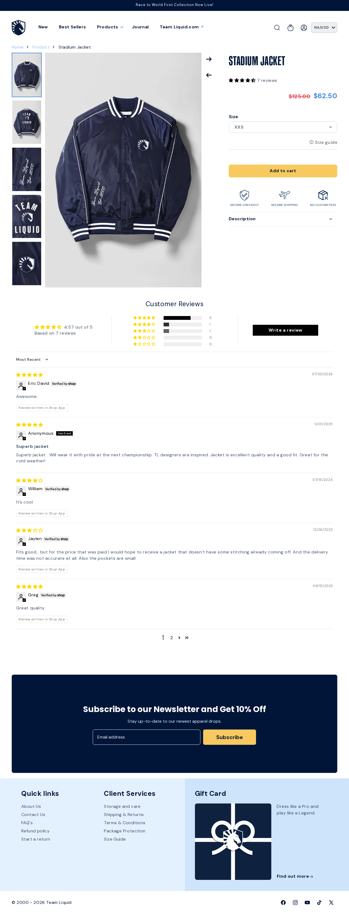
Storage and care (122, 806)
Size (233, 117)
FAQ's (27, 823)
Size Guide (115, 839)
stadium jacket (75, 47)
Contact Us (33, 815)
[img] (29, 375)
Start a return (35, 839)
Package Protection (124, 831)
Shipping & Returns (124, 815)
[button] (109, 27)
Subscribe (229, 737)
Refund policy (35, 831)
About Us (31, 806)
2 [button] (171, 637)
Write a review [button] (285, 330)
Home (18, 47)
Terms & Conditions (124, 823)
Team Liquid (59, 902)
